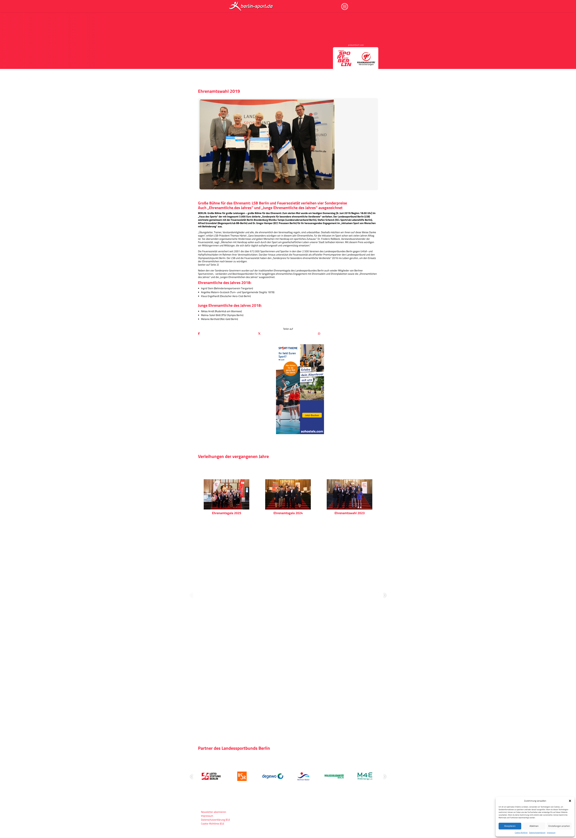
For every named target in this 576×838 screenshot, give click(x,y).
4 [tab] (297, 725)
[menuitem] (251, 6)
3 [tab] (292, 725)
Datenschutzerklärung (537, 832)
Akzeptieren (510, 826)
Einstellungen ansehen (559, 826)
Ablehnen (534, 826)
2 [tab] (286, 725)
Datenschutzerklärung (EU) (215, 820)
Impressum (551, 832)
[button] (570, 800)
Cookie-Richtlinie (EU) (212, 824)
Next (384, 595)
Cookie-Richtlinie (521, 832)
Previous (192, 595)
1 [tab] (281, 725)
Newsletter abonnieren (213, 812)
